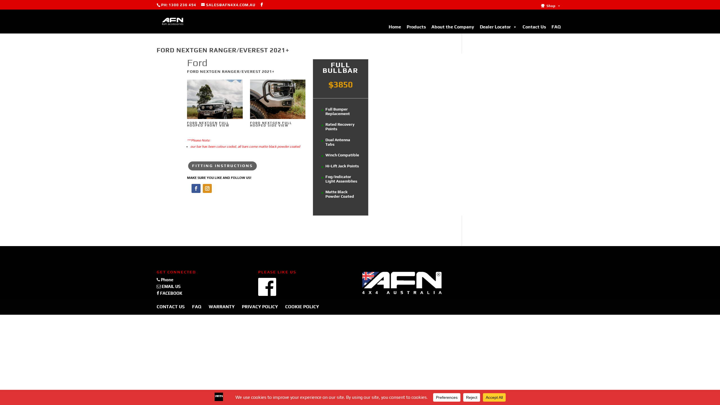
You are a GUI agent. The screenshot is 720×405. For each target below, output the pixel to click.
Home (395, 27)
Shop (550, 6)
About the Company (452, 27)
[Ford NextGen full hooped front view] (215, 119)
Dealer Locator (495, 27)
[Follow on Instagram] (207, 188)
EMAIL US (171, 286)
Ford (197, 62)
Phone (166, 279)
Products (416, 27)
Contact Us (534, 27)
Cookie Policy (302, 306)
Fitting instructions (222, 165)
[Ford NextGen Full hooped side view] (278, 119)
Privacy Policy (260, 306)
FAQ (556, 27)
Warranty (222, 306)
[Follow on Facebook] (196, 188)
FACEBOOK (170, 293)
